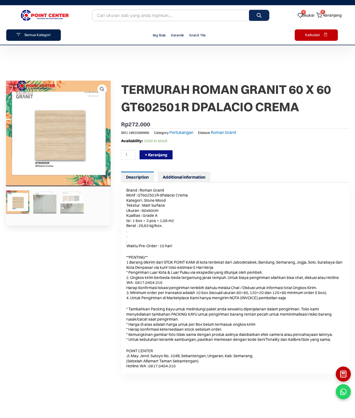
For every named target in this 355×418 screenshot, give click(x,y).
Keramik (177, 35)
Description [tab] (137, 177)
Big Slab (159, 35)
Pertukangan (181, 132)
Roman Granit (223, 132)
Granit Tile (197, 35)
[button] (102, 89)
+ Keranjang (156, 154)
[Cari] (259, 15)
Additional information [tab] (184, 177)
